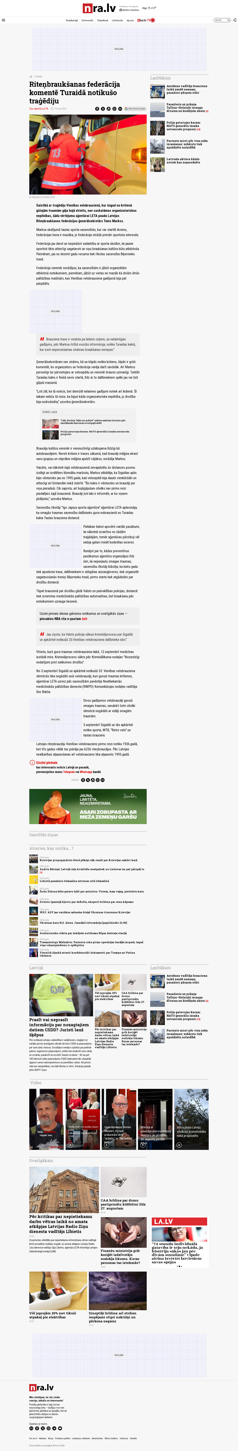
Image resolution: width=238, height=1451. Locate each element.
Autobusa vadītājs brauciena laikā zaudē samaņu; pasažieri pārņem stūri (187, 89)
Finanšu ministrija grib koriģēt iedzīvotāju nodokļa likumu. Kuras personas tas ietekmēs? (134, 1037)
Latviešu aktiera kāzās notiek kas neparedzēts (183, 160)
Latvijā (38, 76)
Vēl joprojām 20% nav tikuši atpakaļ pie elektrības (107, 996)
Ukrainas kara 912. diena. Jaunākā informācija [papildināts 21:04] (83, 922)
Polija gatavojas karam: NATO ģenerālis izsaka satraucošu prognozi (94, 433)
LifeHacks (117, 20)
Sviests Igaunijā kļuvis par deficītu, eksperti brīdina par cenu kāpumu (86, 902)
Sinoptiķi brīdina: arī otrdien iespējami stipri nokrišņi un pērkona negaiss (112, 1317)
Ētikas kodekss (111, 1438)
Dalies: (75, 780)
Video (35, 1082)
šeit (84, 619)
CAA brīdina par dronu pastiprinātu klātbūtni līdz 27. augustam (133, 999)
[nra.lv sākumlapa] (99, 8)
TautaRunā (102, 20)
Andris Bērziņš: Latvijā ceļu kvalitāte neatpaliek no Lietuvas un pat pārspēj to (92, 869)
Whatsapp (86, 772)
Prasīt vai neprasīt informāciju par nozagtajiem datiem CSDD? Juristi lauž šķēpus (59, 1027)
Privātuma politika (62, 1438)
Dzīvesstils (87, 20)
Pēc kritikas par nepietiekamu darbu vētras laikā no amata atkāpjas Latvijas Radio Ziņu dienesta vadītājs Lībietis (107, 1038)
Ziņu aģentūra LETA (38, 108)
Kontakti (133, 1438)
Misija (50, 1438)
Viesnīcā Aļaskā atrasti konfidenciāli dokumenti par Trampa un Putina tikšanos (87, 954)
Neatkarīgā (72, 20)
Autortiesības (97, 1438)
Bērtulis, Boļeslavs (129, 10)
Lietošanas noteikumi (81, 1438)
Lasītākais (160, 78)
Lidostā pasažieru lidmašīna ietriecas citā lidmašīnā (74, 881)
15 (198, 129)
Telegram (69, 772)
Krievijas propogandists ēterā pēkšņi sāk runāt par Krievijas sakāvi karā (88, 860)
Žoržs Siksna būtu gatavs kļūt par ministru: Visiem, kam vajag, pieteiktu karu (92, 891)
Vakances (124, 1438)
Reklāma (42, 1438)
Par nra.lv (33, 1438)
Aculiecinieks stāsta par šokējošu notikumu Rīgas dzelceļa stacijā (83, 933)
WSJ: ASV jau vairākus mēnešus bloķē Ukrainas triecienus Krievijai (85, 912)
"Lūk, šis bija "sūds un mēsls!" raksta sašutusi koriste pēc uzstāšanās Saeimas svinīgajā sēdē (93, 421)
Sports (130, 20)
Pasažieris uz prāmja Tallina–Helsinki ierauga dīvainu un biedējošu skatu (186, 107)
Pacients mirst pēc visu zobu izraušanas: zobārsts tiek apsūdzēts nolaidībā (187, 144)
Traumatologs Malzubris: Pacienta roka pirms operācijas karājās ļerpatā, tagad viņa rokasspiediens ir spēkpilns (91, 944)
